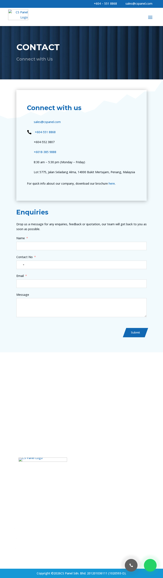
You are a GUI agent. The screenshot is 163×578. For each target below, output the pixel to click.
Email (20, 276)
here (112, 183)
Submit (135, 332)
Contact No (24, 257)
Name (20, 238)
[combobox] (21, 265)
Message (22, 295)
